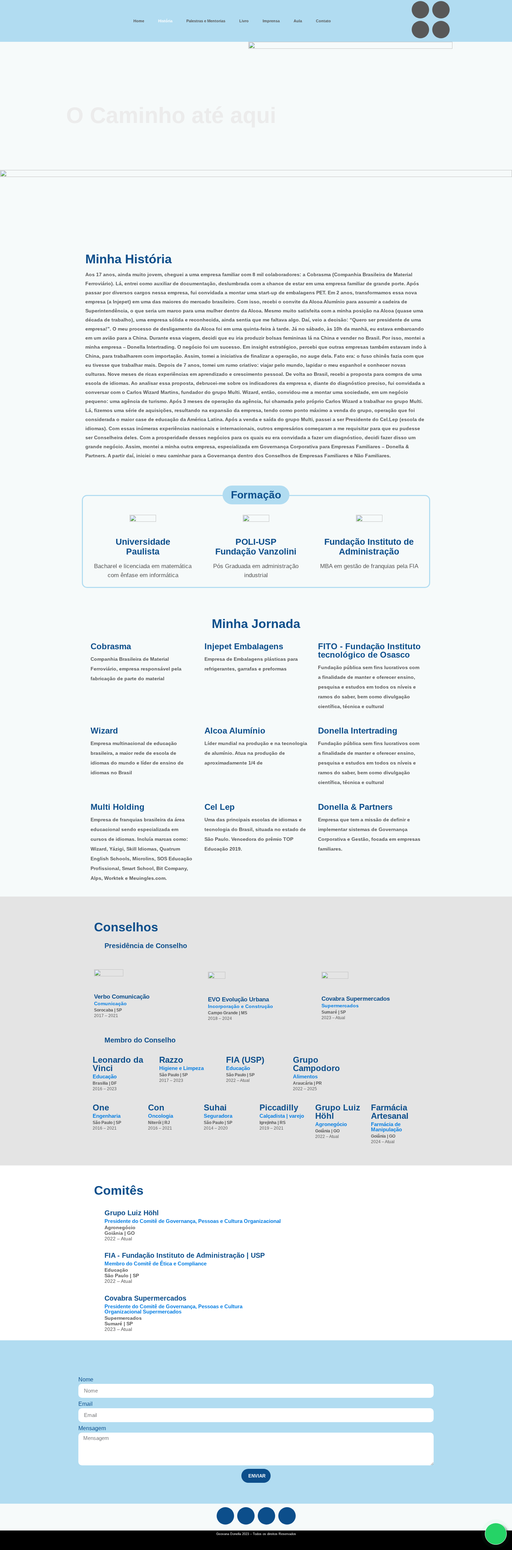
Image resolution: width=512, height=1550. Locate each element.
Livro (244, 21)
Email (85, 1404)
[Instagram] (441, 9)
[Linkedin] (420, 9)
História (165, 21)
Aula (298, 21)
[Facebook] (420, 29)
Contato (323, 21)
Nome (85, 1379)
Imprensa (271, 21)
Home (138, 21)
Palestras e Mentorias (205, 21)
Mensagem (92, 1428)
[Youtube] (441, 29)
